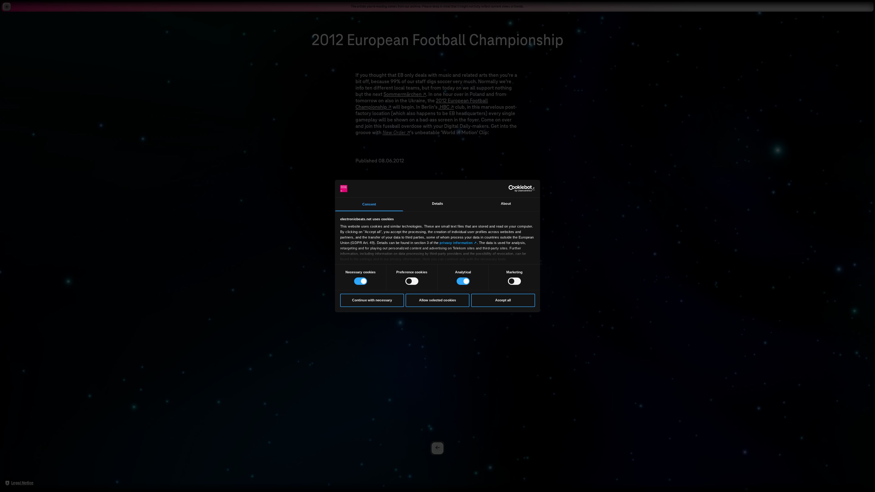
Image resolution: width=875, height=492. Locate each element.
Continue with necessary (372, 300)
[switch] (411, 281)
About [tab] (506, 203)
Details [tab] (437, 203)
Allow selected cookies (437, 300)
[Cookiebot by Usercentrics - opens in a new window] (515, 188)
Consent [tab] (369, 204)
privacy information (456, 243)
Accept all (503, 300)
